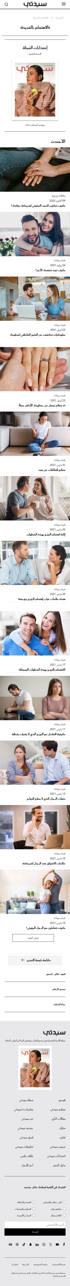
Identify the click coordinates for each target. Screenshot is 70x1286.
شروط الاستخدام (59, 1264)
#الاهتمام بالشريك (35, 27)
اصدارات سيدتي (56, 1156)
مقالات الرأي (59, 1119)
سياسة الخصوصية (41, 1264)
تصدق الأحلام (58, 989)
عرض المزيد (33, 938)
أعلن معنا (25, 1264)
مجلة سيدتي (26, 1100)
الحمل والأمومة (24, 1216)
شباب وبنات (59, 260)
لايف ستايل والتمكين (52, 1202)
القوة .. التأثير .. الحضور (55, 974)
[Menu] (64, 4)
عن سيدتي (27, 1119)
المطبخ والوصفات (23, 1209)
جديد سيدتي (25, 1128)
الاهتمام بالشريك (40, 18)
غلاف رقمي (26, 1156)
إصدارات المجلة (35, 48)
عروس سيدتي (58, 1147)
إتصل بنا (15, 1264)
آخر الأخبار (27, 1165)
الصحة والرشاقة (24, 1202)
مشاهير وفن (56, 1209)
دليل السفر (59, 1165)
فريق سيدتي (26, 1137)
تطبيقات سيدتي (24, 1147)
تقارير (63, 1137)
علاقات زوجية (58, 196)
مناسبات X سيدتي (23, 1109)
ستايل (62, 1128)
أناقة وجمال (56, 1216)
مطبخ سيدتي (58, 1109)
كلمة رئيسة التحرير (39, 960)
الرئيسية (59, 18)
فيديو (62, 1100)
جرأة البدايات (59, 1004)
